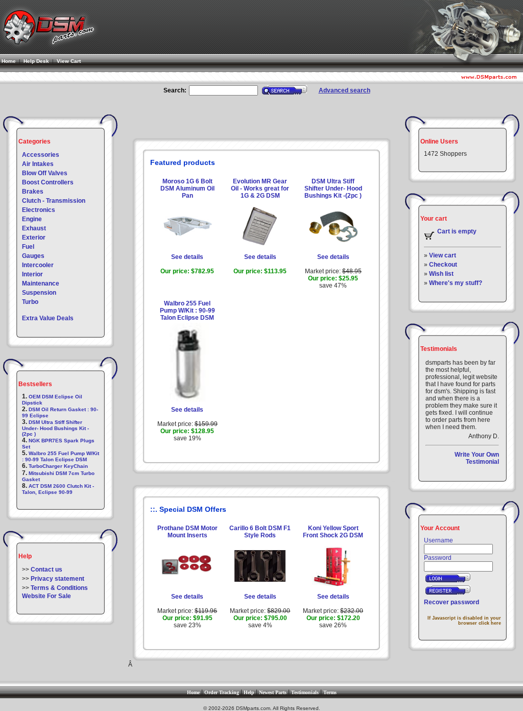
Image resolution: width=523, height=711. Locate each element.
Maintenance (40, 283)
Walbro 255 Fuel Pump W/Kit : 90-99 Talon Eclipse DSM (60, 456)
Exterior (33, 237)
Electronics (38, 210)
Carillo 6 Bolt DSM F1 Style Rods (260, 532)
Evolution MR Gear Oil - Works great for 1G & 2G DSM (260, 188)
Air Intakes (38, 164)
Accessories (40, 154)
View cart (442, 255)
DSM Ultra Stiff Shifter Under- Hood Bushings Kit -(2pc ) (55, 428)
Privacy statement (57, 578)
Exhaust (34, 228)
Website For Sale (46, 596)
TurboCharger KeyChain (58, 466)
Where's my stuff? (455, 283)
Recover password (451, 602)
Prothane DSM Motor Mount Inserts (187, 532)
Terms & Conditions (59, 587)
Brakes (32, 191)
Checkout (443, 264)
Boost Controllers (48, 182)
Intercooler (38, 265)
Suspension (39, 292)
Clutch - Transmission (53, 200)
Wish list (441, 273)
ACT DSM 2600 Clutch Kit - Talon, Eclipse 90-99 (58, 489)
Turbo (30, 301)
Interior (32, 274)
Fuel (28, 246)
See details (187, 256)
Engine (32, 219)
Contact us (46, 569)
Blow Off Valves (44, 173)
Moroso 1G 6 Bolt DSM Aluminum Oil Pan (187, 188)
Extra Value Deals (48, 318)
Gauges (33, 255)
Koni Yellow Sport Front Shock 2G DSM (333, 532)
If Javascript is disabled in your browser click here (464, 620)
